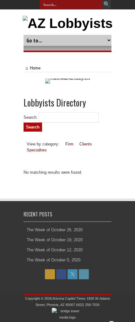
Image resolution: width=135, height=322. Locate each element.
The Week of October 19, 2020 (55, 239)
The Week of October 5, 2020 (53, 260)
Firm (69, 144)
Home (35, 68)
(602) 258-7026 (88, 305)
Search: (31, 117)
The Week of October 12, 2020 (55, 250)
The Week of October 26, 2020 (55, 229)
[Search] (106, 4)
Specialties (37, 150)
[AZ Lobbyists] (68, 23)
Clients (85, 144)
